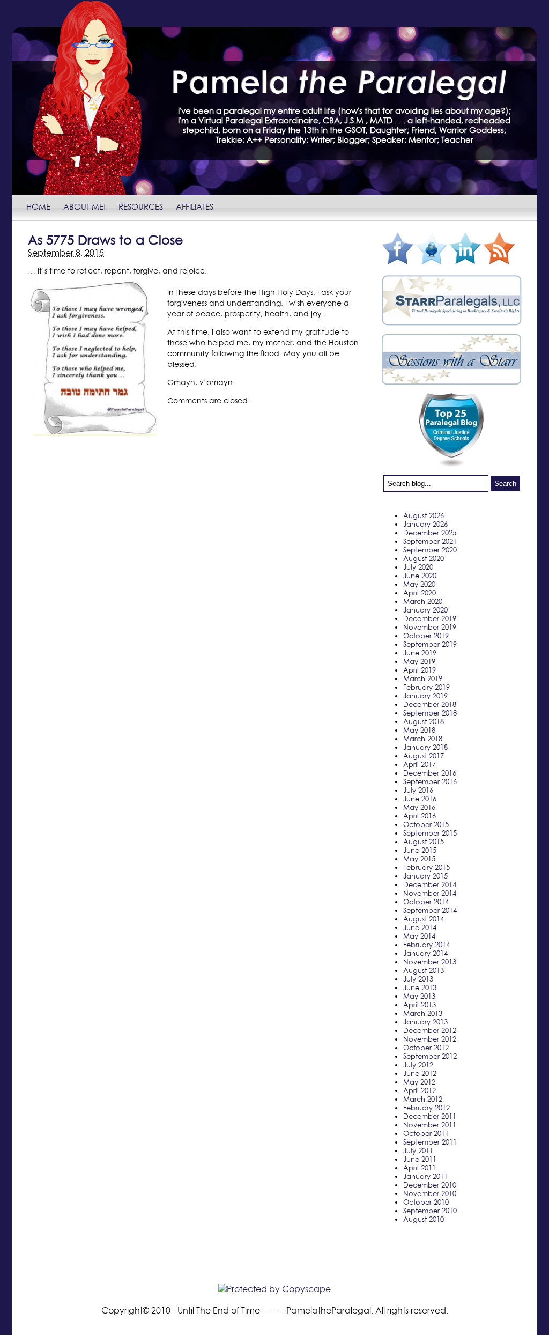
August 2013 (423, 970)
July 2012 (418, 1064)
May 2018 (419, 730)
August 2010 (423, 1219)
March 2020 (422, 601)
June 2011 (419, 1159)
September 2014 (430, 910)
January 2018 (425, 747)
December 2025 (429, 532)
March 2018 (422, 738)
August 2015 (423, 841)
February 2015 (426, 867)
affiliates (194, 206)
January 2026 (425, 524)
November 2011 (429, 1124)
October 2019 (426, 635)
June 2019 (419, 652)
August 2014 (423, 918)
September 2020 (430, 549)
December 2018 (429, 704)
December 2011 (429, 1116)
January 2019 (425, 695)
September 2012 (430, 1056)
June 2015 (419, 850)
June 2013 (419, 987)
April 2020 (419, 592)
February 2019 (426, 687)
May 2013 (419, 996)
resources (140, 206)
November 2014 (429, 893)
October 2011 (426, 1133)
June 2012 (419, 1073)
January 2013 (425, 1021)
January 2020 (425, 610)
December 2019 (429, 618)
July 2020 (418, 567)
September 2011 (430, 1142)
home (38, 206)
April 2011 (419, 1167)
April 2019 (419, 670)
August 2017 (423, 755)
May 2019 (419, 661)
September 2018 (430, 713)
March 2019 (422, 678)
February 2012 (426, 1107)
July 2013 (418, 979)
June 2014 (419, 927)
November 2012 (429, 1039)
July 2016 (418, 790)
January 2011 (425, 1176)
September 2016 (430, 781)
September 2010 (430, 1210)
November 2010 (429, 1193)
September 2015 (430, 833)
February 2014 (426, 944)
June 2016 (419, 798)
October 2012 (426, 1047)
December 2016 (429, 773)
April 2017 (419, 764)
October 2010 (426, 1202)
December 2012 (429, 1030)
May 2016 (419, 807)
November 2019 (429, 627)
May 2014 (419, 936)
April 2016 (419, 816)
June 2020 (419, 575)
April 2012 (419, 1090)
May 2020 (419, 584)
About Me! (84, 206)
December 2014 (429, 884)
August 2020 (423, 558)
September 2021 (430, 541)
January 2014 (425, 953)
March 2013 (422, 1013)
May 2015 (419, 858)
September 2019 (430, 644)
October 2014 (426, 901)
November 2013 (429, 961)
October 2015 (426, 824)
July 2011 (418, 1150)
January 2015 (425, 876)
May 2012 (419, 1082)
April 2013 (419, 1004)
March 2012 (422, 1099)
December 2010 (429, 1185)
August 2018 (423, 721)
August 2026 (423, 515)
